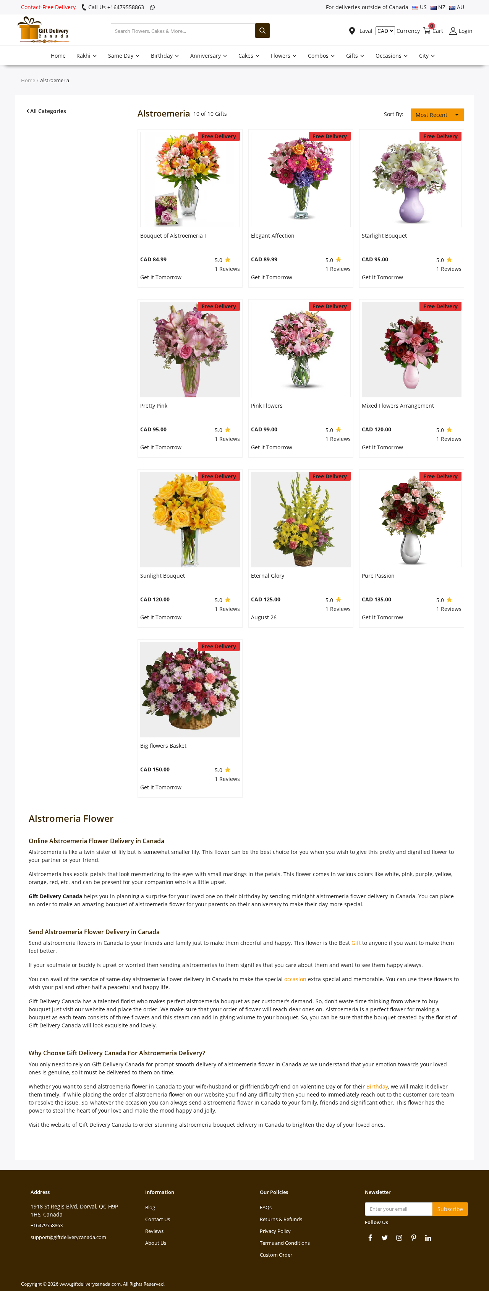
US (422, 7)
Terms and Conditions (285, 1242)
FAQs (266, 1207)
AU (459, 7)
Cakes (246, 55)
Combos (319, 55)
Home (58, 55)
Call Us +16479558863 (115, 7)
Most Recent (431, 114)
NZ (441, 7)
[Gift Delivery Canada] (40, 30)
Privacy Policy (275, 1231)
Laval (365, 30)
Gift (356, 942)
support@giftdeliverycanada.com (68, 1237)
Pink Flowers (267, 405)
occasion (295, 979)
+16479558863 (47, 1225)
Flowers (281, 55)
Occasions (389, 55)
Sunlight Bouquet (162, 575)
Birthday (162, 55)
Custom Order (276, 1254)
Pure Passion (378, 575)
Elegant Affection (273, 235)
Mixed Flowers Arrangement (398, 405)
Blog (150, 1207)
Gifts (352, 55)
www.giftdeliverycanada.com (90, 1284)
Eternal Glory (267, 575)
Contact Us (157, 1219)
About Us (155, 1242)
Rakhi (84, 55)
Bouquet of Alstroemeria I (173, 235)
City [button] (424, 55)
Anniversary (206, 55)
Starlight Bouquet (384, 235)
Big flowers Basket (163, 745)
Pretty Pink (153, 405)
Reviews (154, 1231)
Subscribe (450, 1209)
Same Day (121, 55)
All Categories (48, 111)
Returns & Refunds (281, 1219)
